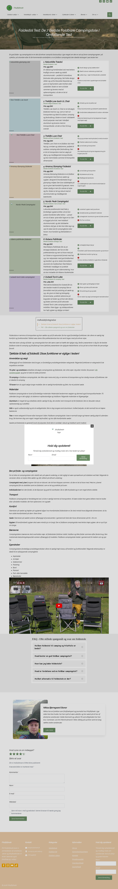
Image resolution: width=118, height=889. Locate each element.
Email (54, 455)
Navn (30, 455)
